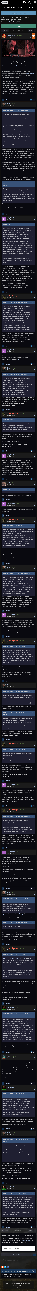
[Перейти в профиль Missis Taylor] (4, 36)
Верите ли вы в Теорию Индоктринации (13, 65)
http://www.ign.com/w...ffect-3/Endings (13, 914)
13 (34, 1254)
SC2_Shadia (11, 218)
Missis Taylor (8, 22)
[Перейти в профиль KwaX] (4, 484)
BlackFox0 (10, 1007)
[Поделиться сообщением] (30, 37)
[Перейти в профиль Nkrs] (4, 104)
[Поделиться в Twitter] (5, 1267)
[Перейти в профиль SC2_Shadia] (4, 219)
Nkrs (8, 104)
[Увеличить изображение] (18, 48)
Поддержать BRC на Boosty (18, 13)
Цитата (8, 99)
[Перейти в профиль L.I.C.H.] (4, 1057)
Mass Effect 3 (30, 73)
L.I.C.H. (9, 1056)
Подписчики (16, 1254)
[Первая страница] (2, 30)
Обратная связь (18, 1285)
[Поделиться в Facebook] (8, 1267)
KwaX (8, 483)
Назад (6, 30)
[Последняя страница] (35, 30)
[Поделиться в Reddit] (2, 1267)
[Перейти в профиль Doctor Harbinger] (4, 297)
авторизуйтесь (25, 1240)
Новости (23, 22)
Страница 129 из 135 (18, 30)
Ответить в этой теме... (12, 1248)
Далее (30, 30)
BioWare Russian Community (18, 7)
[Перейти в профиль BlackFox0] (4, 1008)
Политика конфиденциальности (21, 1283)
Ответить (19, 26)
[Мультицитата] (3, 100)
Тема (6, 1283)
